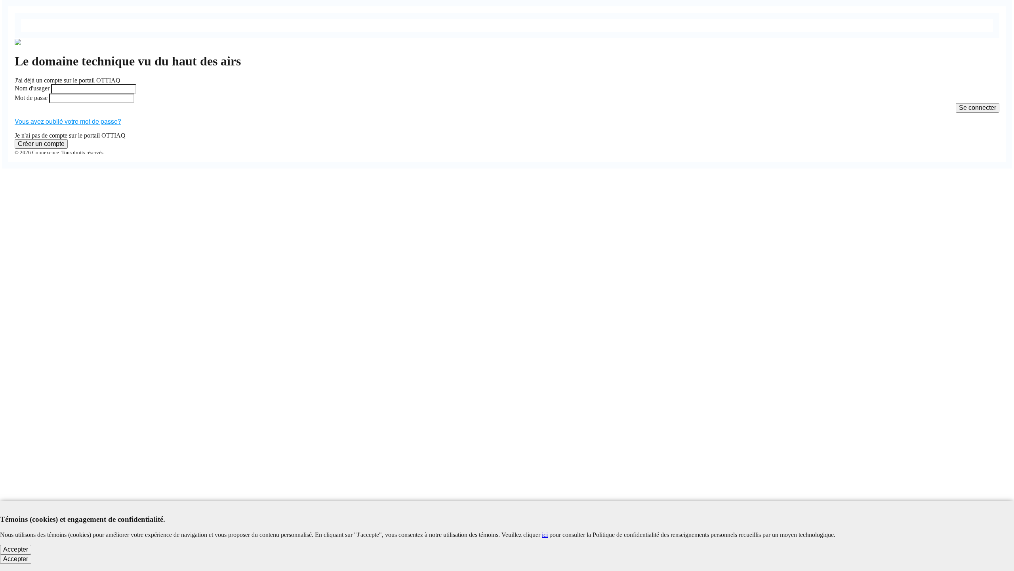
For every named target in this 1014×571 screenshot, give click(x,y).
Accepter (15, 549)
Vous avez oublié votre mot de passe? (68, 121)
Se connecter (977, 107)
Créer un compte (41, 143)
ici (545, 534)
